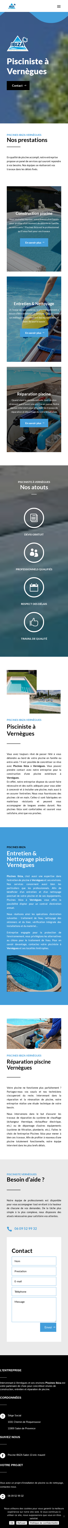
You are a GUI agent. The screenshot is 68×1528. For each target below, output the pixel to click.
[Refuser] (64, 1516)
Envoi (48, 1327)
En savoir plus (33, 242)
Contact (17, 85)
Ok (11, 1523)
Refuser (21, 1523)
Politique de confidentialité (44, 1523)
